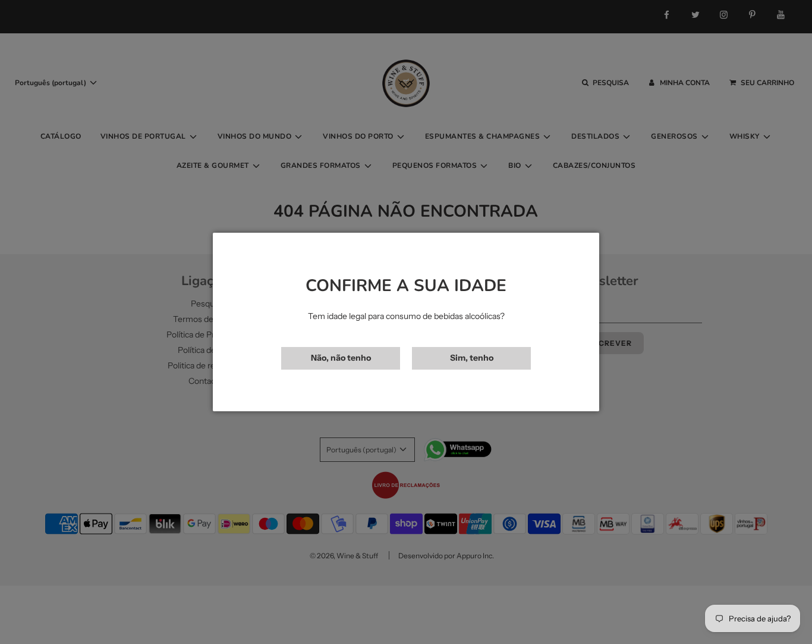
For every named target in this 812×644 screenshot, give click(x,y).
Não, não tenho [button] (341, 357)
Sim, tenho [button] (471, 357)
